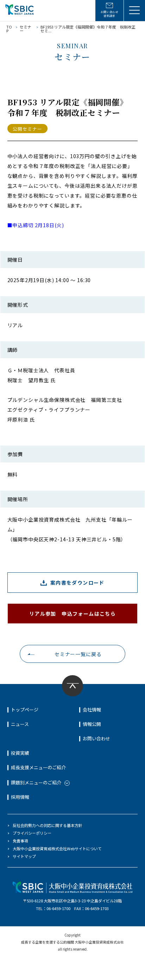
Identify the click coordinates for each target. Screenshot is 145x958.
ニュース (20, 724)
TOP (9, 28)
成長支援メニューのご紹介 (38, 767)
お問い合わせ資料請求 (110, 14)
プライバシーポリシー (32, 833)
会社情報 (92, 709)
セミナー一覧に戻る (78, 654)
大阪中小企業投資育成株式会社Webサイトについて (57, 848)
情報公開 (92, 724)
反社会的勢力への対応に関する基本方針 (47, 825)
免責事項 (20, 841)
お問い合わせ (96, 738)
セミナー (25, 28)
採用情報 (20, 797)
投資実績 (20, 752)
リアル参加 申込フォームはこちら (72, 613)
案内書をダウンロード (77, 582)
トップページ (24, 709)
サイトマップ (24, 856)
